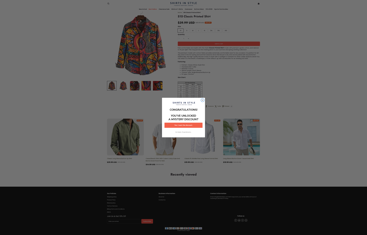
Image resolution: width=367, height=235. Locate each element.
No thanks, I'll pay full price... (183, 132)
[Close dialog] (202, 100)
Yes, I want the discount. (183, 125)
